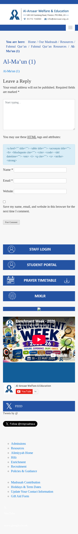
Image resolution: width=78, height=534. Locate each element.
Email (8, 180)
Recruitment (18, 466)
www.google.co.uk (16, 525)
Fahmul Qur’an (16, 46)
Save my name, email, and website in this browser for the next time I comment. (39, 209)
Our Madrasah (48, 42)
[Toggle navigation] (70, 27)
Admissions (18, 443)
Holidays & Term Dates (26, 487)
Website (8, 191)
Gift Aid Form (20, 496)
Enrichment (18, 462)
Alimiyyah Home (22, 453)
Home (32, 42)
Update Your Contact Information (32, 491)
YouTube (9, 513)
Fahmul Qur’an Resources (48, 46)
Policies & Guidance (24, 471)
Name (8, 169)
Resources (66, 42)
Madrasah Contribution (25, 482)
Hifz (14, 457)
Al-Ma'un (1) (11, 71)
